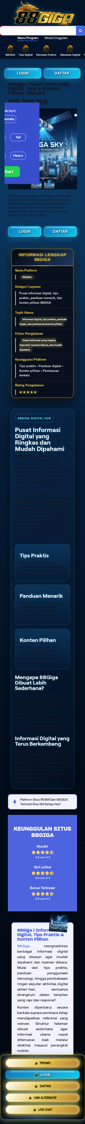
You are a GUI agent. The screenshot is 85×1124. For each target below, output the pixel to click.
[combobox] (38, 30)
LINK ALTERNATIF (45, 1098)
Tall (18, 137)
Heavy (18, 155)
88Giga (23, 946)
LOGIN (23, 73)
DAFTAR (62, 73)
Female (8, 119)
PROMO (45, 1061)
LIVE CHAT (45, 1111)
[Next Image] (76, 147)
